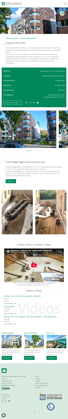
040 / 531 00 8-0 (7, 383)
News (37, 376)
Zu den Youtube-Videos (11, 102)
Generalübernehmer (41, 385)
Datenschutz (6, 394)
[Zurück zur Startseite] (12, 4)
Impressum (5, 397)
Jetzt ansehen (8, 303)
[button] (65, 4)
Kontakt (37, 378)
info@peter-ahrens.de (8, 385)
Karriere (37, 381)
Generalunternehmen (42, 383)
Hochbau (38, 387)
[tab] (25, 150)
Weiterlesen (11, 181)
